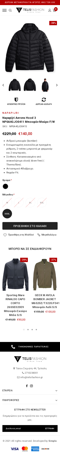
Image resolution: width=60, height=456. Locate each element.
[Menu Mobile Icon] (4, 10)
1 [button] (23, 329)
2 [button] (28, 329)
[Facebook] (27, 385)
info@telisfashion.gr (31, 377)
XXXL (7, 214)
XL (30, 203)
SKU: (5, 126)
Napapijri (10, 113)
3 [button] (32, 329)
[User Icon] (49, 10)
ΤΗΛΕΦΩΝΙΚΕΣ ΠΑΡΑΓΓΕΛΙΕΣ (33, 347)
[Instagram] (31, 385)
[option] (30, 47)
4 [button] (36, 329)
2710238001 (31, 372)
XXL (42, 203)
